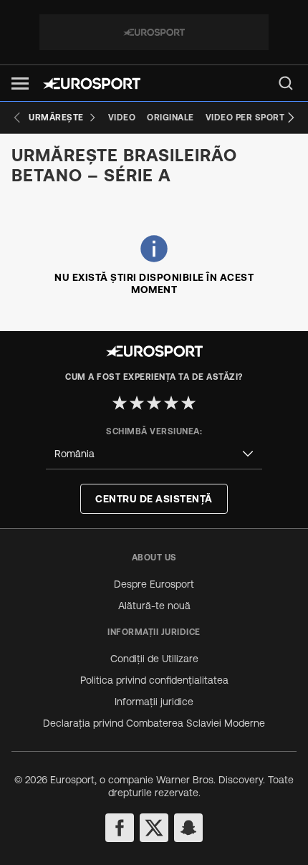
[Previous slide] (17, 117)
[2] (136, 402)
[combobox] (154, 454)
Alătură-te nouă (154, 605)
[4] (171, 402)
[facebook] (119, 827)
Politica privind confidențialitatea (154, 680)
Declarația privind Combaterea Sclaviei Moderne (154, 723)
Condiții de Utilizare (154, 658)
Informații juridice (154, 701)
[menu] (286, 83)
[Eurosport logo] (91, 83)
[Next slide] (291, 117)
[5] (188, 402)
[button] (20, 83)
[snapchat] (188, 827)
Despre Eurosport (154, 584)
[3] (154, 402)
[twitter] (154, 827)
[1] (119, 402)
